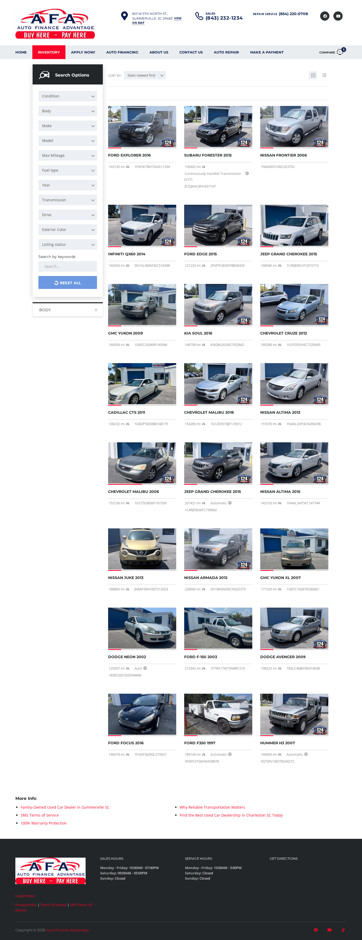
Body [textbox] (46, 110)
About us (158, 52)
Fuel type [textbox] (50, 170)
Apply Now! (83, 52)
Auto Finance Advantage (67, 930)
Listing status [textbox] (54, 244)
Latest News (25, 895)
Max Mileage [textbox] (53, 155)
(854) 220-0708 (293, 13)
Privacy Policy (26, 904)
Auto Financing (122, 52)
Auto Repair (226, 52)
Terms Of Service (53, 904)
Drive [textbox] (46, 214)
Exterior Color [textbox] (54, 229)
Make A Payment (267, 52)
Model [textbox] (47, 140)
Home (21, 52)
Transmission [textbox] (54, 199)
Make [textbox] (47, 125)
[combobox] (67, 96)
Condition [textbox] (50, 96)
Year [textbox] (46, 185)
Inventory (49, 52)
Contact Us (191, 52)
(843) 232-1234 (224, 18)
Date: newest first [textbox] (141, 75)
